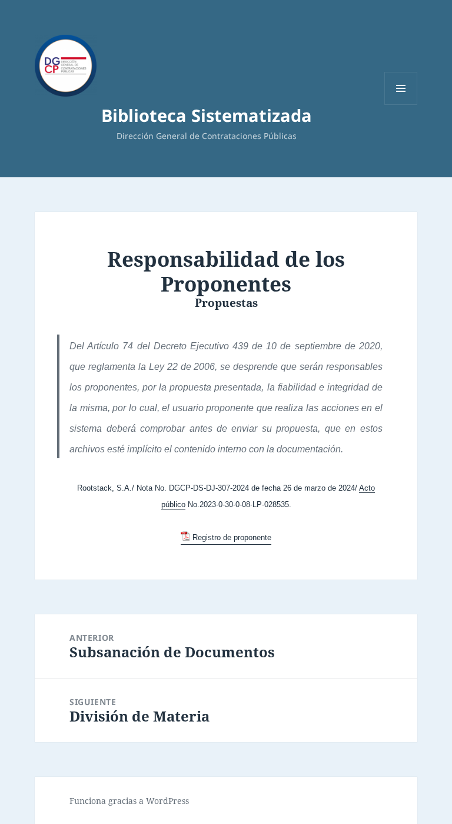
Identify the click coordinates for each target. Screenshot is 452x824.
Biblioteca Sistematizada (206, 115)
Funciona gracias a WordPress (129, 800)
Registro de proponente (231, 537)
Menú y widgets (401, 104)
